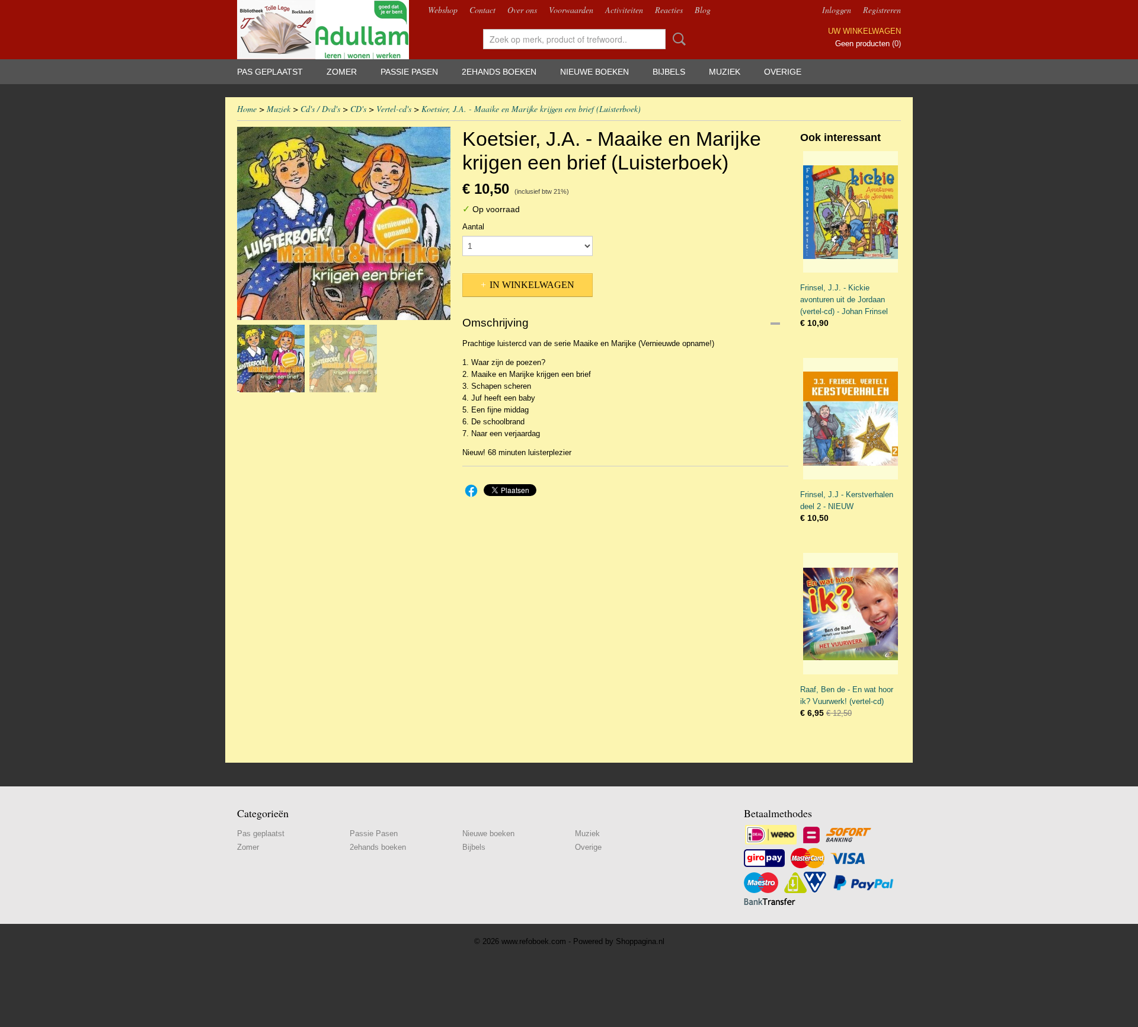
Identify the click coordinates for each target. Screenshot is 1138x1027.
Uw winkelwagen (864, 31)
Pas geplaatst (270, 71)
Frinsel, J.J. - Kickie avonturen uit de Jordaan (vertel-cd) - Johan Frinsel (844, 299)
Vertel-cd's (393, 108)
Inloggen (836, 9)
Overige (782, 71)
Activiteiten (624, 9)
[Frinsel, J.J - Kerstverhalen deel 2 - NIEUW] (850, 418)
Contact (482, 9)
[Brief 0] (343, 223)
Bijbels (669, 71)
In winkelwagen (532, 285)
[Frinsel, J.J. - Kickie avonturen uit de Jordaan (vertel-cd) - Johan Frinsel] (850, 212)
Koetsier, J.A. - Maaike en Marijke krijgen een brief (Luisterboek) (531, 108)
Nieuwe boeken (594, 71)
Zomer (342, 71)
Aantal (473, 226)
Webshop (443, 9)
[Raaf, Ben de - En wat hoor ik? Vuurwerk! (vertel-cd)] (850, 613)
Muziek (724, 71)
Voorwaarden (571, 9)
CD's (358, 108)
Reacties (669, 9)
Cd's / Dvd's (320, 108)
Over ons (522, 9)
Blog (703, 9)
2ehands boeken (499, 71)
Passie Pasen (409, 71)
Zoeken (677, 39)
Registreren (882, 9)
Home (247, 108)
